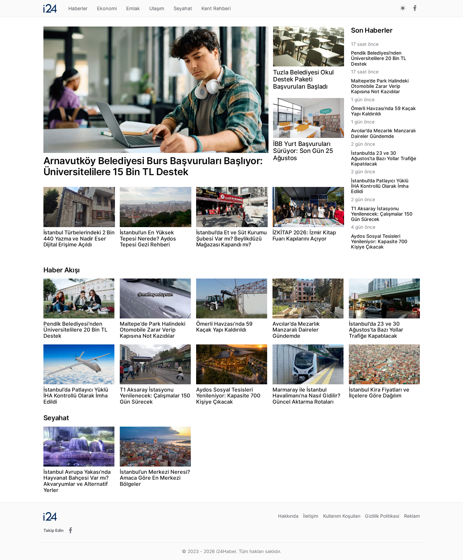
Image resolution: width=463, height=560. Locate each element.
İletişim (310, 516)
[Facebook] (415, 8)
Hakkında (288, 516)
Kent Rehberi (216, 8)
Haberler (78, 8)
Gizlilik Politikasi (382, 516)
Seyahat (183, 8)
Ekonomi (107, 8)
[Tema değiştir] (403, 8)
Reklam (412, 516)
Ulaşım (156, 8)
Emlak (133, 8)
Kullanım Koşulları (341, 516)
